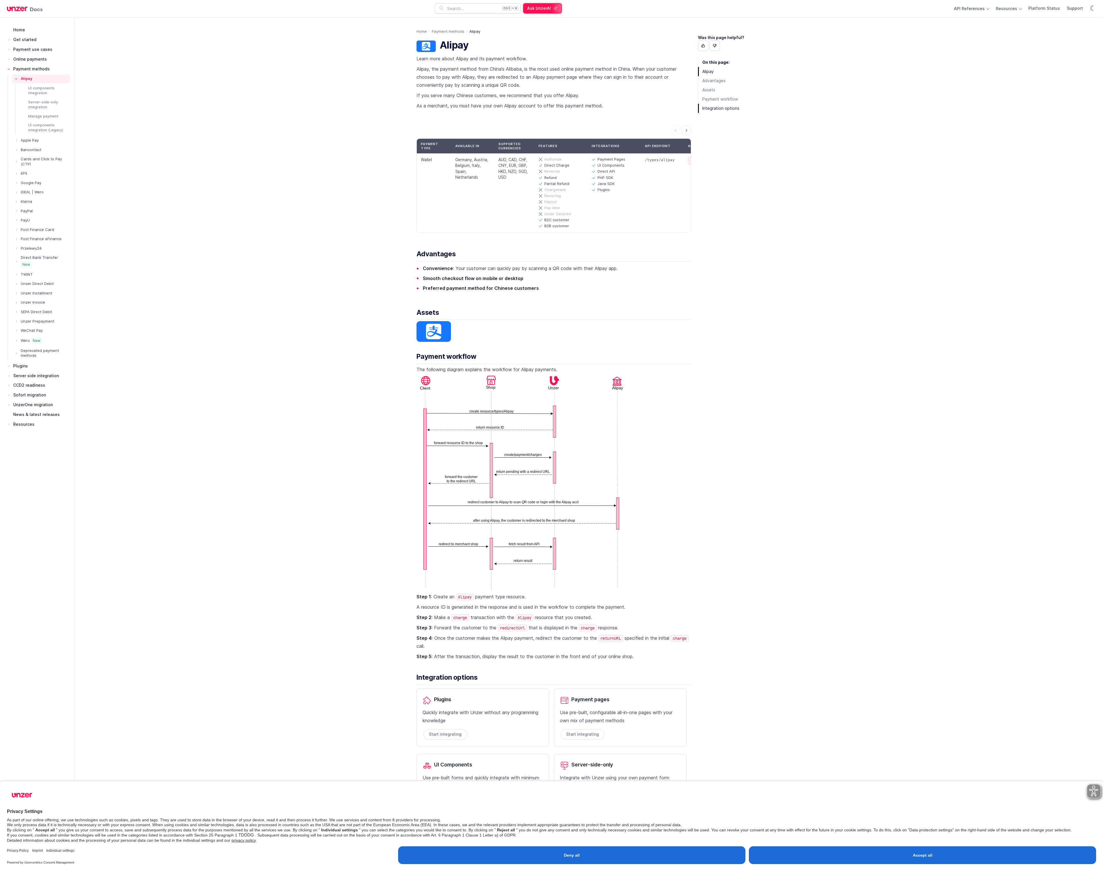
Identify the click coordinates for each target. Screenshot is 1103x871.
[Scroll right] (686, 130)
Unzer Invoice (33, 302)
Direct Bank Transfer (39, 261)
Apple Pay (30, 140)
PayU (25, 220)
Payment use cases (32, 49)
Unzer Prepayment (37, 321)
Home (19, 29)
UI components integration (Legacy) (45, 127)
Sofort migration (29, 394)
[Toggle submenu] (9, 39)
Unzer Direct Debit (37, 283)
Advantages (436, 254)
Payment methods (31, 68)
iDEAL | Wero (32, 192)
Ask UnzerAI (539, 8)
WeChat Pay (32, 330)
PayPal (27, 211)
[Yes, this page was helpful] (703, 46)
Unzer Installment (36, 293)
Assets (427, 313)
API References (970, 8)
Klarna (26, 201)
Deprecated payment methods (40, 353)
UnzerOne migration (33, 404)
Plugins (20, 365)
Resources (1007, 8)
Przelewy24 (31, 248)
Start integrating (445, 734)
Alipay (26, 78)
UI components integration (41, 90)
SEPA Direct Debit (36, 311)
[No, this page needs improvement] (714, 46)
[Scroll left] (675, 130)
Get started (24, 39)
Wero (31, 340)
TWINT (27, 274)
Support (1075, 8)
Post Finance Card (37, 229)
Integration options (447, 677)
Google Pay (31, 182)
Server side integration (36, 375)
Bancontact (31, 149)
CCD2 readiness (29, 385)
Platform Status (1044, 8)
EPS (24, 173)
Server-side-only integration (43, 104)
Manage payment (43, 116)
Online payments (30, 59)
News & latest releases (36, 414)
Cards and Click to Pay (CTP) (41, 161)
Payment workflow (446, 356)
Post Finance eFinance (41, 238)
